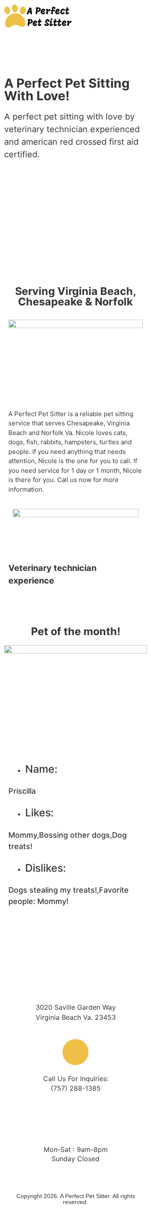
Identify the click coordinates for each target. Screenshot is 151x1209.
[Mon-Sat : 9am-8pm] (75, 1123)
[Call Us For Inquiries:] (75, 1052)
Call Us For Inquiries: (75, 1078)
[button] (121, 16)
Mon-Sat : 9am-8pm (76, 1149)
